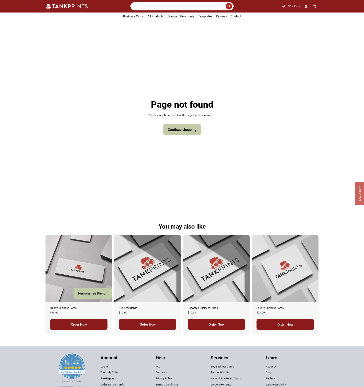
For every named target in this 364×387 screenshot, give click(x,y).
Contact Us (162, 372)
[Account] (306, 6)
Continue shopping (182, 130)
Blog (268, 372)
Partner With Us (220, 372)
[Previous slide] (120, 268)
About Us (271, 366)
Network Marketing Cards (226, 378)
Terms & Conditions (167, 384)
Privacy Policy (164, 378)
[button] (359, 193)
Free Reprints (108, 378)
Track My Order (109, 372)
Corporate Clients (221, 384)
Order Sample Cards (112, 384)
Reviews (270, 378)
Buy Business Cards (222, 366)
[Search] (182, 6)
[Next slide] (175, 268)
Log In (104, 366)
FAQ (158, 366)
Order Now (79, 324)
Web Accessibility (276, 384)
